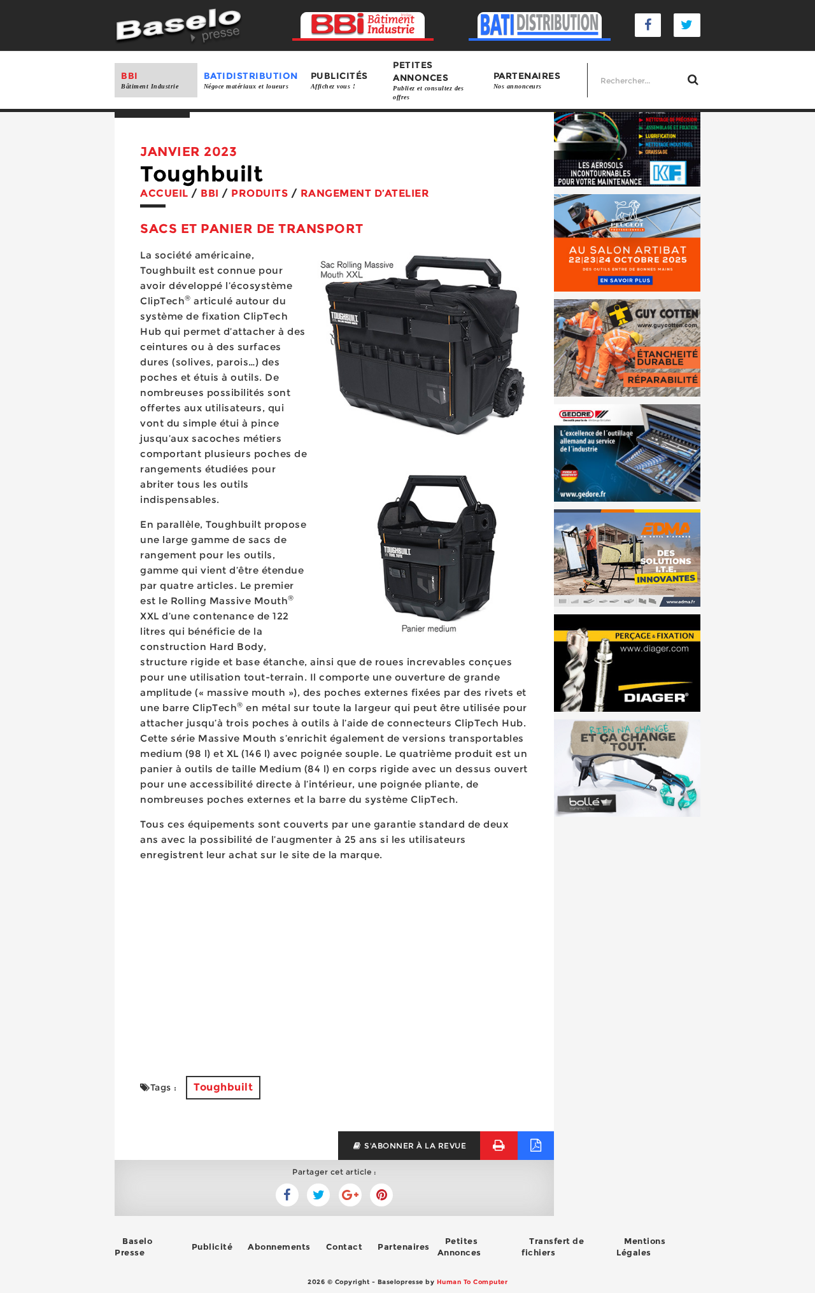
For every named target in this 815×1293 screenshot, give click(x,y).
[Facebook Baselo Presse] (648, 25)
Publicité (212, 1246)
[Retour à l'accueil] (179, 24)
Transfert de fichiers (552, 1247)
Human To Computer (472, 1282)
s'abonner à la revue (414, 1145)
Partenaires (527, 80)
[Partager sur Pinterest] (381, 1194)
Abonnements (279, 1246)
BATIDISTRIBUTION (251, 80)
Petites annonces (428, 80)
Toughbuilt (223, 1087)
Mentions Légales (640, 1247)
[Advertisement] (334, 961)
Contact (344, 1246)
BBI (149, 80)
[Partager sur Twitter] (287, 1194)
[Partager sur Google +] (350, 1194)
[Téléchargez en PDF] (536, 1145)
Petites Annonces (459, 1247)
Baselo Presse (133, 1247)
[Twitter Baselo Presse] (687, 25)
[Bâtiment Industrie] (362, 25)
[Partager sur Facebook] (318, 1194)
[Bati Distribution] (539, 25)
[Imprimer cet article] (499, 1145)
